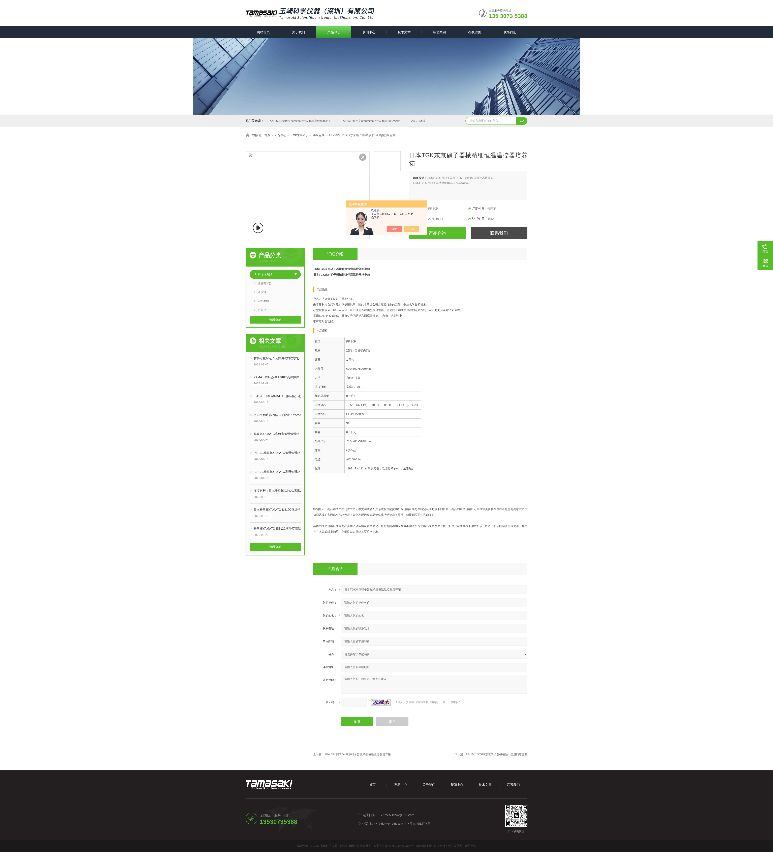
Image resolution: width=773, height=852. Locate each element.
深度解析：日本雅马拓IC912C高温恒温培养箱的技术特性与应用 (279, 490)
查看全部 (275, 320)
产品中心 (333, 32)
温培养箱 (318, 135)
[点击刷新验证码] (381, 702)
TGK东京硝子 (299, 135)
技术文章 (404, 32)
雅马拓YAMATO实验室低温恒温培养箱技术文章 (279, 434)
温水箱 (262, 292)
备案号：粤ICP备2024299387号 (393, 845)
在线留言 (474, 32)
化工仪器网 (455, 845)
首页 (267, 135)
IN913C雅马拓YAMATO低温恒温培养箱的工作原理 (279, 453)
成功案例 (439, 32)
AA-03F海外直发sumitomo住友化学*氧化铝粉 (371, 120)
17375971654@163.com (396, 815)
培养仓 (262, 309)
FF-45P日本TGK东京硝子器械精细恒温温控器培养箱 (357, 754)
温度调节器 (265, 283)
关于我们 (298, 32)
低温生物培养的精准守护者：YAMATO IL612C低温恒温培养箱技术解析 (279, 415)
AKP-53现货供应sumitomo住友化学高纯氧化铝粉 (300, 120)
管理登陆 (470, 845)
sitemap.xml (424, 845)
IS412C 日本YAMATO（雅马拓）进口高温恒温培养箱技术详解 (279, 396)
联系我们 (509, 32)
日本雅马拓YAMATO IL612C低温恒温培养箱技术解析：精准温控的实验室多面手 (279, 509)
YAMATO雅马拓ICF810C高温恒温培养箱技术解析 (279, 377)
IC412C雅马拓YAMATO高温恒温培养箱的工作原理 (279, 471)
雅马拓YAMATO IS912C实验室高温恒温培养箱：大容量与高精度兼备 (279, 528)
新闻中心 (369, 32)
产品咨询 (437, 233)
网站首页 (263, 32)
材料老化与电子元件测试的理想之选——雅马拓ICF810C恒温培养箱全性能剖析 (279, 358)
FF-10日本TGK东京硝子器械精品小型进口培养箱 (496, 754)
